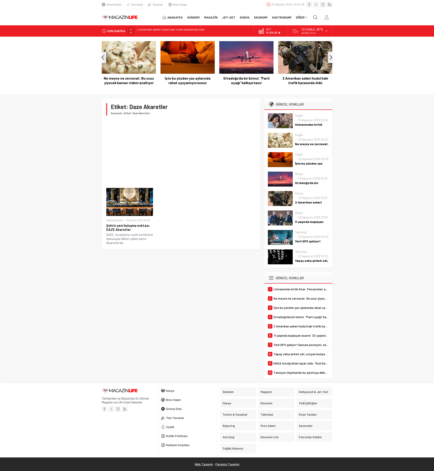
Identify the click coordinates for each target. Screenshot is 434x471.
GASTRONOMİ (281, 17)
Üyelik (170, 427)
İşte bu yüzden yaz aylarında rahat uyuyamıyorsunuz (187, 80)
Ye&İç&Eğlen (114, 220)
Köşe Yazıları (308, 414)
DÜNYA (245, 17)
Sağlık (299, 115)
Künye (170, 391)
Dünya (299, 174)
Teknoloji (301, 232)
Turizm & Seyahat (235, 414)
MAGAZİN (211, 17)
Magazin (266, 392)
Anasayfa (116, 113)
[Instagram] (323, 4)
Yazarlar (158, 4)
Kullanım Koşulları (178, 445)
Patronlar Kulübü (310, 437)
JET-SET (228, 17)
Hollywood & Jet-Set (313, 392)
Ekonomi (266, 403)
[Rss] (329, 4)
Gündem (228, 392)
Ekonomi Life (269, 437)
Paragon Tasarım (227, 464)
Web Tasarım (204, 464)
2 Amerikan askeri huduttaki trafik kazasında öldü (305, 80)
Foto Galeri (268, 426)
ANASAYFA (175, 17)
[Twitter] (316, 4)
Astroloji (137, 4)
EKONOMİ (260, 17)
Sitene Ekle (113, 4)
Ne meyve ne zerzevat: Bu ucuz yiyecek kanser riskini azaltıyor (129, 80)
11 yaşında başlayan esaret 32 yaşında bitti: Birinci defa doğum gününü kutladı (190, 31)
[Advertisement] (180, 151)
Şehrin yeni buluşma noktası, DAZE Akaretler (128, 227)
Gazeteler (306, 426)
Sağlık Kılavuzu (233, 448)
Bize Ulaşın (180, 4)
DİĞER (300, 17)
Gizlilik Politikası (177, 436)
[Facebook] (309, 4)
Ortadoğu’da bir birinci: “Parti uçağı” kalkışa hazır (246, 80)
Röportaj (229, 426)
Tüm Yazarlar (175, 418)
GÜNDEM (193, 17)
